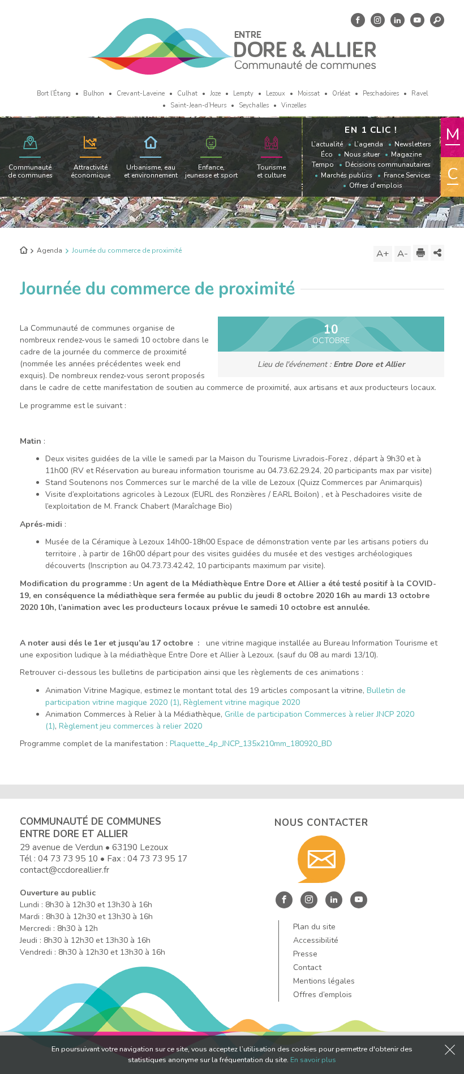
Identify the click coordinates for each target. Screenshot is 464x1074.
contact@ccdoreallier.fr (64, 870)
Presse (305, 954)
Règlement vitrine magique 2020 (241, 702)
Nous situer (362, 154)
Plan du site (314, 926)
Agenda (49, 250)
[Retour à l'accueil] (23, 251)
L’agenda (368, 144)
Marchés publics (346, 175)
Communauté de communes (30, 171)
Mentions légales (324, 981)
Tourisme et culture (271, 171)
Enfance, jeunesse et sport (211, 171)
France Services (407, 175)
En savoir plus (313, 1059)
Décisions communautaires (388, 164)
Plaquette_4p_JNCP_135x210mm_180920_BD (251, 743)
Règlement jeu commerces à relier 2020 (130, 726)
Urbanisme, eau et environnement (151, 171)
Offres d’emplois (375, 185)
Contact (307, 967)
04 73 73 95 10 (68, 858)
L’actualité (327, 144)
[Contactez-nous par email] (321, 859)
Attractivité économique (90, 171)
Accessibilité (315, 940)
